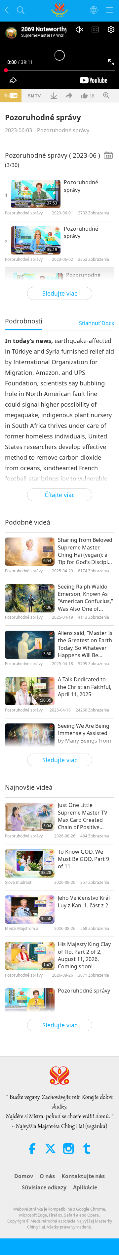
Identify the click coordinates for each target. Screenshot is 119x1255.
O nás (47, 1176)
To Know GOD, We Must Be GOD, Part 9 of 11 (83, 859)
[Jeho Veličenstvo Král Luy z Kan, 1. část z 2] (30, 909)
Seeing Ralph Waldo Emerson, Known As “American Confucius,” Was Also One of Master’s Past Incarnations (85, 598)
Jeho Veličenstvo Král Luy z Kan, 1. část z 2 (84, 901)
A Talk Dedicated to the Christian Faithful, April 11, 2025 (84, 687)
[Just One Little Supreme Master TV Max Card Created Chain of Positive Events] (30, 817)
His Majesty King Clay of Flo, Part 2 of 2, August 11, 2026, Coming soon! (84, 955)
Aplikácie (85, 1187)
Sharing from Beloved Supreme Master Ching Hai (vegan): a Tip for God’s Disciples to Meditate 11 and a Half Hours (85, 551)
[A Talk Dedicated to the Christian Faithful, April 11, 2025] (30, 691)
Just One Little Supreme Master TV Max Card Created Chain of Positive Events (82, 816)
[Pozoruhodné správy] (35, 194)
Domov (23, 1176)
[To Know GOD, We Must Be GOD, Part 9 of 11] (30, 863)
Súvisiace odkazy (44, 1187)
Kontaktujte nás (83, 1176)
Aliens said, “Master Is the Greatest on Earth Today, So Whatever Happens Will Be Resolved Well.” (85, 644)
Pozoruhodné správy (63, 130)
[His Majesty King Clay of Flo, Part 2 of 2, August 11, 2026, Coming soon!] (30, 956)
